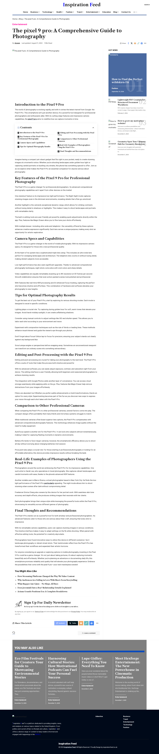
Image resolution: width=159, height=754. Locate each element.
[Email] (135, 43)
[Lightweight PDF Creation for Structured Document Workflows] (112, 103)
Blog (21, 19)
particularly (49, 483)
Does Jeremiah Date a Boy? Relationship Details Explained (44, 588)
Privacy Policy (75, 611)
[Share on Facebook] (128, 43)
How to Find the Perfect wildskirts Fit (127, 81)
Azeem (17, 43)
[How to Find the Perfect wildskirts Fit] (127, 64)
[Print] (141, 43)
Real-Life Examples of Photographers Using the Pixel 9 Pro (74, 146)
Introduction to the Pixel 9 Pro (32, 133)
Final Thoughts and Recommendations (75, 151)
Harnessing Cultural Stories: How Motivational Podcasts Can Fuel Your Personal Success (62, 668)
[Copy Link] (138, 43)
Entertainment (19, 24)
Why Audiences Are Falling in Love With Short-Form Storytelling (47, 580)
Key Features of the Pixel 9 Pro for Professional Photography (33, 138)
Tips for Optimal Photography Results (35, 147)
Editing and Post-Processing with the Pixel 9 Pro (76, 134)
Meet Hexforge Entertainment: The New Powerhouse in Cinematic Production (127, 668)
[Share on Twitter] (131, 43)
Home (14, 19)
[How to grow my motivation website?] (112, 124)
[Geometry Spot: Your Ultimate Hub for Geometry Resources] (112, 145)
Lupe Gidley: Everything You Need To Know (94, 662)
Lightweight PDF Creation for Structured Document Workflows (131, 102)
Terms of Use (39, 611)
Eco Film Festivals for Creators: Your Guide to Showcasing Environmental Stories (29, 668)
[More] (145, 43)
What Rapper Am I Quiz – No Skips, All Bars (38, 584)
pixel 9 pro (32, 119)
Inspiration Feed (70, 747)
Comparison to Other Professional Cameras (73, 140)
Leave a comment (89, 633)
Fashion (115, 88)
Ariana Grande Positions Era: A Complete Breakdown (42, 591)
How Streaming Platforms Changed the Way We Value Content (46, 576)
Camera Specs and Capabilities (32, 143)
